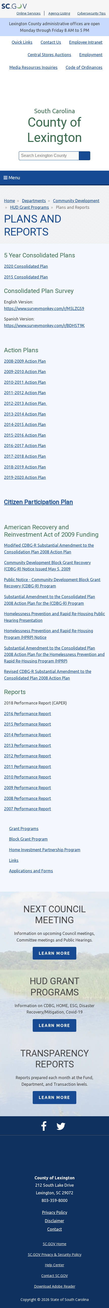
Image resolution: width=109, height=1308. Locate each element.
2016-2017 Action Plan (25, 445)
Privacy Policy (54, 1212)
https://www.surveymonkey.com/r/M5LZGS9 (44, 308)
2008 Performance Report (27, 798)
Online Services (28, 13)
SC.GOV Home (54, 1243)
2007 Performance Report (27, 808)
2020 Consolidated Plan (26, 266)
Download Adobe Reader (54, 1286)
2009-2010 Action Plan (25, 371)
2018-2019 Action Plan (25, 467)
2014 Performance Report (27, 734)
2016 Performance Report (27, 713)
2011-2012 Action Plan (25, 392)
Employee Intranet (85, 42)
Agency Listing (59, 13)
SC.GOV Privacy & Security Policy (54, 1254)
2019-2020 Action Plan (25, 477)
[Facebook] (45, 1128)
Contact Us (51, 42)
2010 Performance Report (27, 777)
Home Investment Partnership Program (44, 849)
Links (14, 860)
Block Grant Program (28, 839)
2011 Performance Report (27, 766)
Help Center (54, 1264)
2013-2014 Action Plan (25, 414)
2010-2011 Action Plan (25, 382)
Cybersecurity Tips (91, 13)
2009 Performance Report (27, 787)
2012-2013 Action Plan (25, 403)
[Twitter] (62, 1128)
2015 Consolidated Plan (26, 277)
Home (9, 200)
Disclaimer (54, 1220)
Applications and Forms (31, 871)
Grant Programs (24, 828)
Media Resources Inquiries (33, 67)
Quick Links (22, 42)
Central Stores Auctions (49, 54)
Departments (34, 200)
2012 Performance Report (27, 756)
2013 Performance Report (27, 745)
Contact (54, 1229)
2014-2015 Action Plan (25, 424)
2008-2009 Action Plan (25, 361)
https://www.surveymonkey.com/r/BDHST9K (44, 325)
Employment (90, 54)
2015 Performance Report (27, 724)
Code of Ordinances (84, 67)
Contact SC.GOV (54, 1275)
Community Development (76, 200)
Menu (14, 177)
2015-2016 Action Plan (25, 435)
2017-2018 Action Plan (25, 456)
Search (84, 155)
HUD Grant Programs (29, 207)
